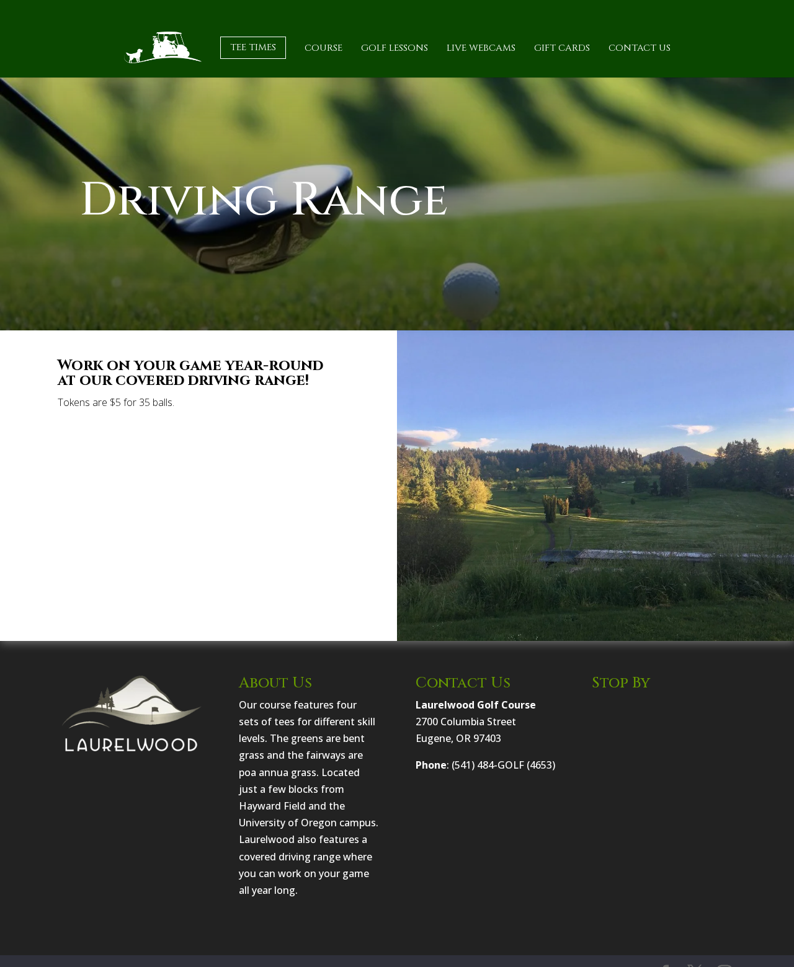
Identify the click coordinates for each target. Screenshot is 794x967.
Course (323, 48)
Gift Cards (562, 48)
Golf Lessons (394, 48)
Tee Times (253, 47)
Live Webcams (481, 48)
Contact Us (640, 48)
